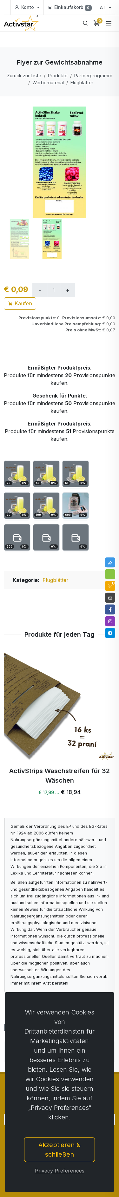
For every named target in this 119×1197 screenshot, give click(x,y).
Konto (27, 7)
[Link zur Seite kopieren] (110, 562)
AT (103, 7)
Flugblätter (81, 82)
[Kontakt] (110, 598)
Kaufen (22, 303)
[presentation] (21, 726)
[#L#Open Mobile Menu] (108, 23)
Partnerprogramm (93, 75)
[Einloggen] (110, 574)
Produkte (58, 75)
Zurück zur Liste (24, 75)
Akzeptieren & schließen (59, 1149)
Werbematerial (48, 82)
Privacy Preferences (59, 1170)
